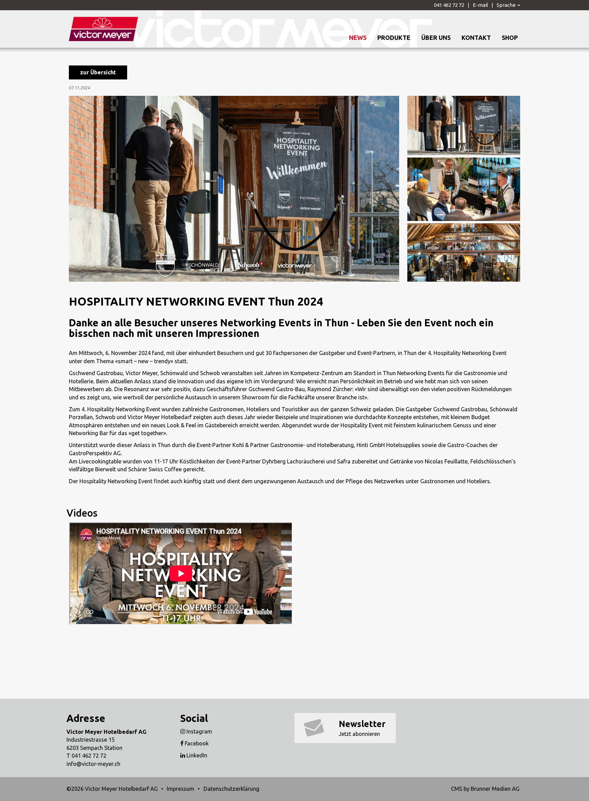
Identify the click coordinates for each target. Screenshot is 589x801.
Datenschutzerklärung (231, 789)
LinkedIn (196, 755)
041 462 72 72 (449, 5)
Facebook (196, 743)
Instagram (198, 731)
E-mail (480, 5)
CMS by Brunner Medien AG (485, 789)
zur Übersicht (98, 72)
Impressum (180, 789)
